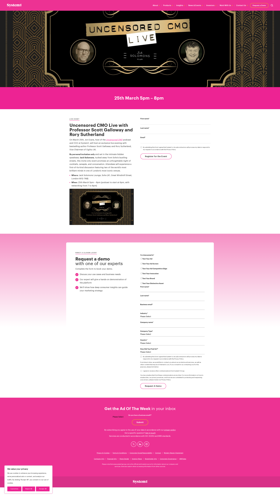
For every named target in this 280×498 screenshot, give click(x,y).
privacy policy (170, 430)
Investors (210, 5)
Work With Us (225, 5)
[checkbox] (172, 271)
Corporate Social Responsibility (141, 453)
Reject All (28, 489)
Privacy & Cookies (103, 453)
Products (167, 5)
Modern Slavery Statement (173, 453)
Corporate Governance (168, 459)
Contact (158, 453)
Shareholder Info (151, 459)
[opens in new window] (133, 444)
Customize (14, 489)
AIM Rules (182, 459)
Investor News (137, 459)
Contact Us (241, 5)
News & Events (194, 5)
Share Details (124, 459)
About (155, 5)
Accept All (42, 489)
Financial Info (112, 459)
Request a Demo (259, 5)
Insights (179, 5)
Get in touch (150, 433)
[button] (272, 5)
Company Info (99, 459)
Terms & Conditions (119, 453)
